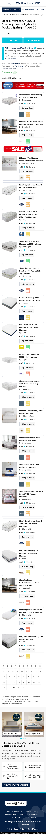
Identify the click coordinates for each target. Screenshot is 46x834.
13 (13, 671)
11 (3, 671)
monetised (18, 703)
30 (14, 682)
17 (31, 671)
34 (34, 682)
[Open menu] (4, 3)
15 (22, 671)
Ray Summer (15, 63)
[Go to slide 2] (23, 738)
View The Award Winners (16, 785)
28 (4, 682)
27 (38, 677)
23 (19, 677)
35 (39, 682)
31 (19, 682)
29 (9, 682)
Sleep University (30, 817)
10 (40, 666)
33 (29, 682)
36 (4, 688)
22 (14, 677)
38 (14, 688)
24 (24, 677)
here (33, 697)
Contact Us (23, 814)
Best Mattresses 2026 (30, 10)
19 (40, 671)
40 (24, 688)
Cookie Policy (31, 812)
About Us (34, 814)
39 (19, 688)
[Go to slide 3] (25, 738)
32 (24, 682)
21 (9, 677)
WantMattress (32, 821)
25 (29, 677)
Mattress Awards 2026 (11, 10)
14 (17, 671)
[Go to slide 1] (21, 738)
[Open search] (9, 3)
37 (9, 688)
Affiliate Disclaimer (14, 812)
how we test (10, 59)
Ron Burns (19, 66)
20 (4, 677)
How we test (15, 817)
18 (36, 671)
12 (8, 671)
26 (34, 677)
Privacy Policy (10, 814)
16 (26, 671)
